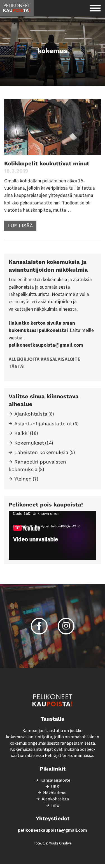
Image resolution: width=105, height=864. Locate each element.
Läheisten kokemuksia (41, 452)
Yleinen (23, 479)
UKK (55, 786)
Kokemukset (29, 443)
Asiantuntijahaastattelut (43, 423)
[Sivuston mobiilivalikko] (95, 8)
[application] (52, 535)
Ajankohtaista (30, 414)
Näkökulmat (55, 792)
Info (55, 805)
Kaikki (21, 433)
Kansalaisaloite (55, 780)
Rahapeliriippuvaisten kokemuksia (37, 465)
